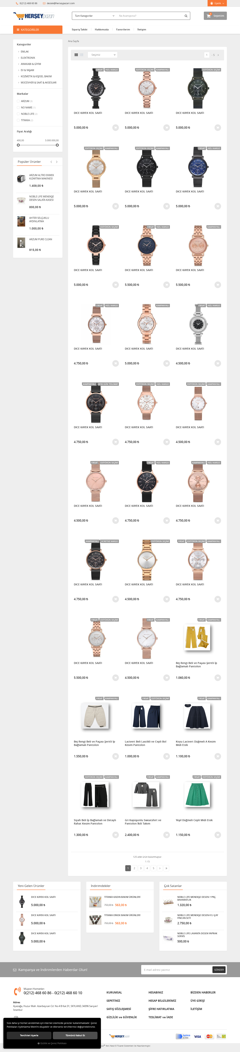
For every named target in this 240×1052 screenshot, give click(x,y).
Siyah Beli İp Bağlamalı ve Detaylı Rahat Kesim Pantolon (95, 821)
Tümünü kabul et (75, 1035)
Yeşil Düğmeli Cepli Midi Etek (194, 820)
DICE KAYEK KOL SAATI (88, 113)
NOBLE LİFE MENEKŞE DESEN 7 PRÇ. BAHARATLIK (196, 898)
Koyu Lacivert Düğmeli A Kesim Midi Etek (196, 743)
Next (57, 161)
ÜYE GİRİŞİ (197, 1001)
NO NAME (28, 107)
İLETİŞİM (196, 1009)
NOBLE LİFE (29, 114)
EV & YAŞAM (27, 70)
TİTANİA (26, 120)
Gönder (219, 969)
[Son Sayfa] (166, 868)
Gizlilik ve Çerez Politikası (53, 1043)
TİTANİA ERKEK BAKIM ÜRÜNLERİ (122, 915)
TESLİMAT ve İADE (160, 1017)
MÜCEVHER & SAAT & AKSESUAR (38, 82)
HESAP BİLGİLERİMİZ (162, 1001)
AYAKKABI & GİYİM (31, 64)
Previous (51, 161)
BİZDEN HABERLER (203, 992)
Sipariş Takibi (79, 29)
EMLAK (25, 51)
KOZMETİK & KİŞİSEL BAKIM (36, 76)
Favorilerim (123, 29)
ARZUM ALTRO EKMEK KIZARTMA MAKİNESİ (41, 175)
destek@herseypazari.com (60, 3)
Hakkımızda (102, 29)
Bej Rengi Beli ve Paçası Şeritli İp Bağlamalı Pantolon (196, 664)
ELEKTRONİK (28, 57)
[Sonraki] (218, 55)
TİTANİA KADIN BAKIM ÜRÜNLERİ (122, 897)
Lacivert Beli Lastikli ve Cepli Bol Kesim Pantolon (145, 743)
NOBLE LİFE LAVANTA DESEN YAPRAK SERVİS (197, 935)
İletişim (141, 29)
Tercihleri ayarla (29, 1035)
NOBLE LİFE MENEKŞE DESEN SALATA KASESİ (41, 196)
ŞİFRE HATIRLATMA (161, 1009)
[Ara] (186, 16)
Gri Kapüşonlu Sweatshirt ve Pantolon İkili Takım (143, 821)
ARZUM (26, 101)
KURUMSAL (114, 992)
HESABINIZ (155, 992)
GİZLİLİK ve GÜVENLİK (121, 1017)
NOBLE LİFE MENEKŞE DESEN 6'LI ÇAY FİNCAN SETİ (197, 916)
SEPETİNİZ (113, 1001)
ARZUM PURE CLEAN (40, 237)
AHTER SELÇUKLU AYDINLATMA (39, 218)
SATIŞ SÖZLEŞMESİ (118, 1009)
